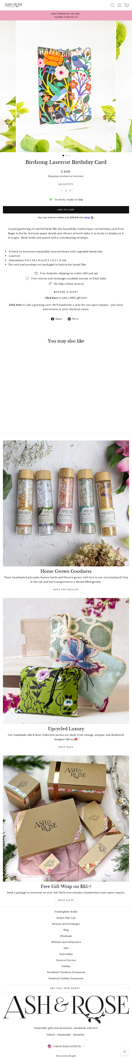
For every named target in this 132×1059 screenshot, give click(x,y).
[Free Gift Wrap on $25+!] (66, 818)
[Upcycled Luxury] (66, 661)
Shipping (53, 176)
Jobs (66, 948)
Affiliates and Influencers (66, 942)
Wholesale (66, 936)
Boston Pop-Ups (66, 917)
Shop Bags (66, 747)
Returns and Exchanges (66, 923)
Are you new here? (65, 988)
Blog (66, 929)
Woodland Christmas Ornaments (66, 972)
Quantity (66, 184)
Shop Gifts (66, 900)
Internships (66, 954)
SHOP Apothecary (66, 589)
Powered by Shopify (66, 1056)
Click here (15, 304)
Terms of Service (66, 960)
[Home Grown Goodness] (66, 503)
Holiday (66, 966)
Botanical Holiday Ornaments (66, 978)
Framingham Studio (66, 911)
